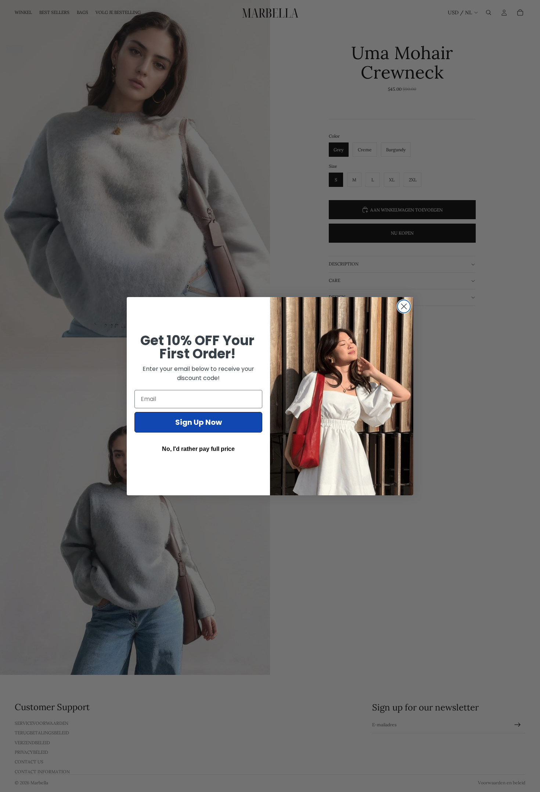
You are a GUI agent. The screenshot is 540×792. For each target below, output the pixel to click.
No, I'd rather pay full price (198, 449)
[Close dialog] (403, 306)
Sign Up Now (198, 422)
